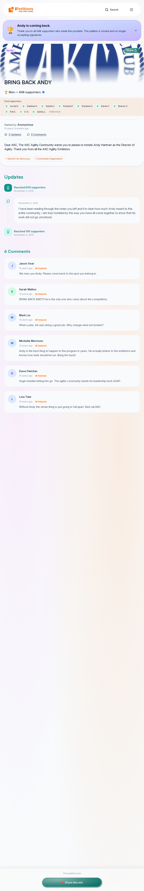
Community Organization (49, 158)
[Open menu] (131, 10)
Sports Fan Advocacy (18, 158)
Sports (10, 50)
